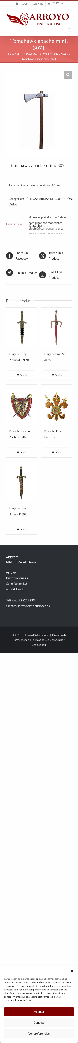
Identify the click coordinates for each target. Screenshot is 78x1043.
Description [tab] (14, 224)
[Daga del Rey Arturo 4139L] (21, 481)
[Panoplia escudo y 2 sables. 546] (21, 404)
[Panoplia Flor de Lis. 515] (56, 404)
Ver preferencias (39, 1033)
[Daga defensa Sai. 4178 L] (56, 327)
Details (23, 375)
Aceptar (39, 1011)
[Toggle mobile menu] (70, 30)
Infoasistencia (21, 639)
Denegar (39, 1022)
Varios (13, 204)
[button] (72, 971)
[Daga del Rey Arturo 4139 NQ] (21, 327)
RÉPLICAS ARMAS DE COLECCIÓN (48, 198)
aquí (44, 644)
